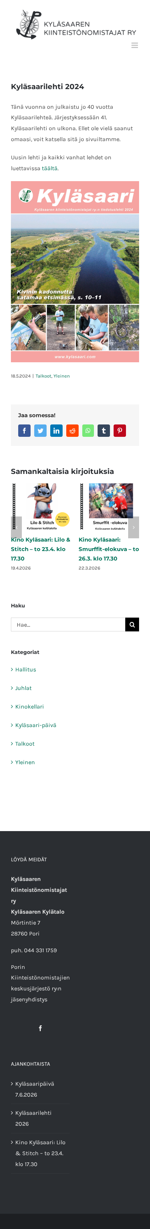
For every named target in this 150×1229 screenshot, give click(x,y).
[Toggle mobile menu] (135, 45)
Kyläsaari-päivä (35, 725)
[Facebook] (40, 1028)
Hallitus (25, 669)
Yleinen (62, 376)
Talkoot (43, 376)
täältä (50, 168)
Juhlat (23, 688)
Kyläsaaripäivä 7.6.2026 (34, 1089)
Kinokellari (29, 706)
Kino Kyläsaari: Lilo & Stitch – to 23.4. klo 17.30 (40, 549)
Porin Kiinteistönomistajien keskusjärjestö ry (40, 977)
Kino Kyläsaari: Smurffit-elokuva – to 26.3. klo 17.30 (109, 549)
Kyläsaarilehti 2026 (33, 1118)
